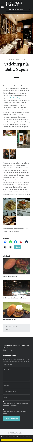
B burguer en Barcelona (10, 276)
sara (8, 329)
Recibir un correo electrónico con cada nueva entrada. (14, 412)
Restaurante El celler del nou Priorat (14, 298)
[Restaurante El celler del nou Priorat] (16, 288)
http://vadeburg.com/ (17, 98)
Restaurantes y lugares (16, 60)
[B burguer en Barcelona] (16, 266)
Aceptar (16, 439)
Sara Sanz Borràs (18, 433)
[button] (9, 133)
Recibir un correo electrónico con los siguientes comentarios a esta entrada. (15, 404)
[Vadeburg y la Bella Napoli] (16, 15)
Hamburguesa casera (9, 320)
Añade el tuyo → (7, 350)
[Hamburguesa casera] (16, 310)
